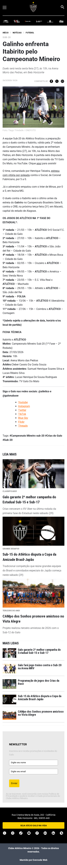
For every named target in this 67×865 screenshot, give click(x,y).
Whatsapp (62, 81)
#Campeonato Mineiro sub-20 (27, 435)
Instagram (24, 406)
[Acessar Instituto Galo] (39, 21)
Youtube (23, 402)
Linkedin (53, 833)
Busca (62, 7)
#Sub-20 (8, 439)
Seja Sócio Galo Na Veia (33, 825)
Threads (23, 425)
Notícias (17, 33)
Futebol (30, 33)
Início (5, 33)
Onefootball (61, 833)
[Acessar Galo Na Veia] (17, 21)
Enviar (14, 783)
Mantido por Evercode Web (33, 860)
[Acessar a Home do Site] (33, 7)
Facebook (51, 81)
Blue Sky (23, 417)
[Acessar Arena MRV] (6, 21)
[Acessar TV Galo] (28, 21)
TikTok (22, 414)
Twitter (57, 81)
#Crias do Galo (53, 435)
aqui (38, 163)
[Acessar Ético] (61, 21)
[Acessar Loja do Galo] (50, 21)
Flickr (21, 421)
